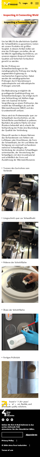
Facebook (3, 419)
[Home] (5, 3)
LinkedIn (12, 419)
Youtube (7, 419)
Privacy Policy (8, 440)
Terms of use (7, 450)
